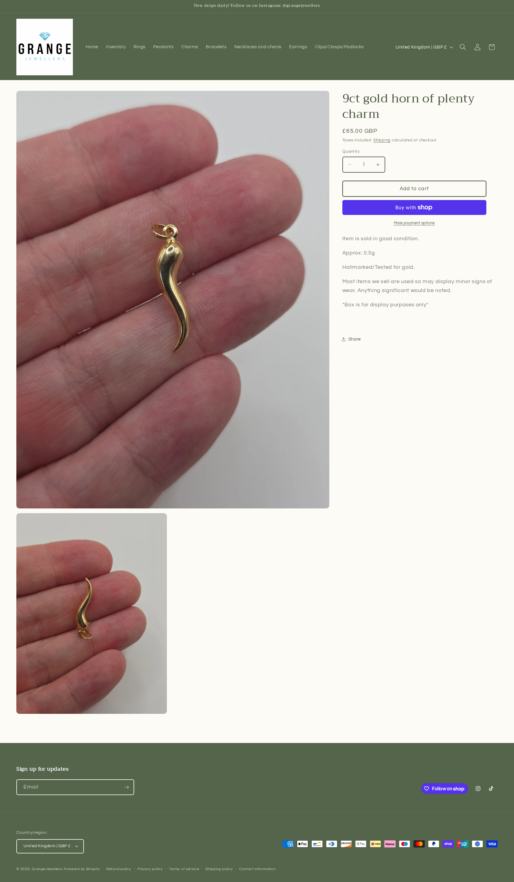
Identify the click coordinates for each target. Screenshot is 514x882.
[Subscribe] (126, 787)
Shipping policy (219, 869)
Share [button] (354, 339)
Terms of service (184, 869)
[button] (463, 47)
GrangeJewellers (47, 869)
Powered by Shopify (82, 869)
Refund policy (118, 869)
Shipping (382, 140)
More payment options (414, 223)
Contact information (257, 869)
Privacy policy (150, 869)
